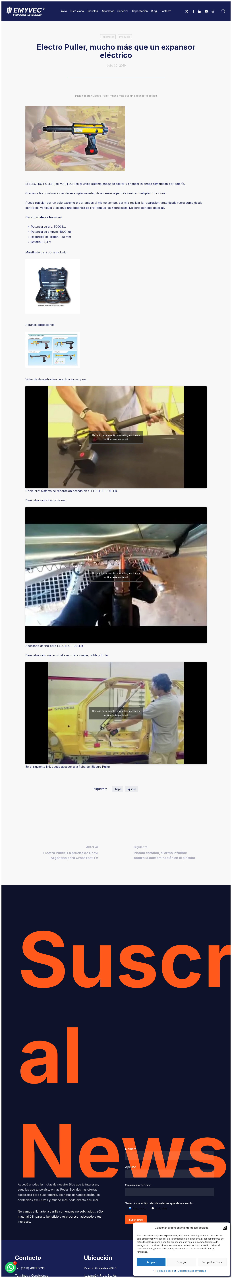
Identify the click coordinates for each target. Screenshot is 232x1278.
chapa (117, 789)
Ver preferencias (212, 1262)
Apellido (130, 1167)
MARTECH (67, 184)
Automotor (108, 36)
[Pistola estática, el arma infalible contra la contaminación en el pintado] (165, 853)
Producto (124, 36)
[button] (225, 1228)
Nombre (130, 1149)
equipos (131, 789)
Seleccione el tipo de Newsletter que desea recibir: (159, 1203)
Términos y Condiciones (31, 1275)
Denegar (182, 1262)
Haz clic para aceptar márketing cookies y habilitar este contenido (116, 437)
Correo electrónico (138, 1185)
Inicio (78, 95)
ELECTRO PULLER (42, 184)
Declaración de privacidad (192, 1270)
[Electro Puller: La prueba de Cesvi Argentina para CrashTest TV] (67, 853)
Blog (87, 95)
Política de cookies (166, 1270)
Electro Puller (100, 766)
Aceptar (151, 1262)
